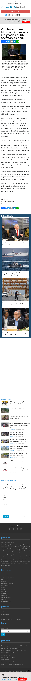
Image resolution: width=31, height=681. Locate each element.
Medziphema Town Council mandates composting (17, 433)
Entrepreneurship (6, 597)
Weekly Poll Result (23, 517)
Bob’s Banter (5, 579)
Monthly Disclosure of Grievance (12, 619)
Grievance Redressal (8, 617)
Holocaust (4, 203)
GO (3, 634)
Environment (4, 599)
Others (6, 500)
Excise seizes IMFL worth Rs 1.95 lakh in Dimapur (19, 417)
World (3, 73)
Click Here (26, 22)
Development (5, 585)
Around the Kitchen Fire (8, 577)
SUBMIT (6, 517)
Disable (3, 587)
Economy (3, 589)
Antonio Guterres (6, 199)
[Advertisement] (11, 350)
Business (3, 581)
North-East (13, 450)
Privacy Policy (6, 614)
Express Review (5, 601)
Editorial (3, 591)
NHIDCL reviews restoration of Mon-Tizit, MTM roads (18, 454)
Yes (5, 495)
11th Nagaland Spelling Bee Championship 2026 (17, 403)
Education (4, 593)
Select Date (5, 628)
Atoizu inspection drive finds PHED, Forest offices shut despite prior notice (20, 425)
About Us (5, 612)
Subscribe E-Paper (15, 11)
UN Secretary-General (7, 201)
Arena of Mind (5, 575)
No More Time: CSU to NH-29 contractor (18, 410)
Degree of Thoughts (7, 583)
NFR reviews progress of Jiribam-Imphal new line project (19, 447)
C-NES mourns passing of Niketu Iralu (19, 462)
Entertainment (5, 595)
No (5, 497)
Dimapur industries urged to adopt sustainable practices (18, 440)
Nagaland (12, 405)
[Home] (14, 6)
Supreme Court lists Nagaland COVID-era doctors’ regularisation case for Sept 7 (19, 470)
